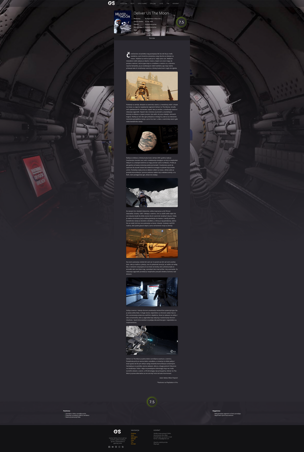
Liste (161, 3)
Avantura (148, 30)
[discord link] (116, 447)
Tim (168, 3)
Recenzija (152, 38)
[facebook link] (109, 447)
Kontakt (176, 3)
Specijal (153, 3)
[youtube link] (113, 447)
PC (146, 19)
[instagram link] (119, 447)
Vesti (132, 3)
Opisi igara (142, 3)
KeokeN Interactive (150, 24)
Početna (123, 3)
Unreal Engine (149, 33)
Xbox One (158, 19)
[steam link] (123, 447)
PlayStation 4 (151, 19)
